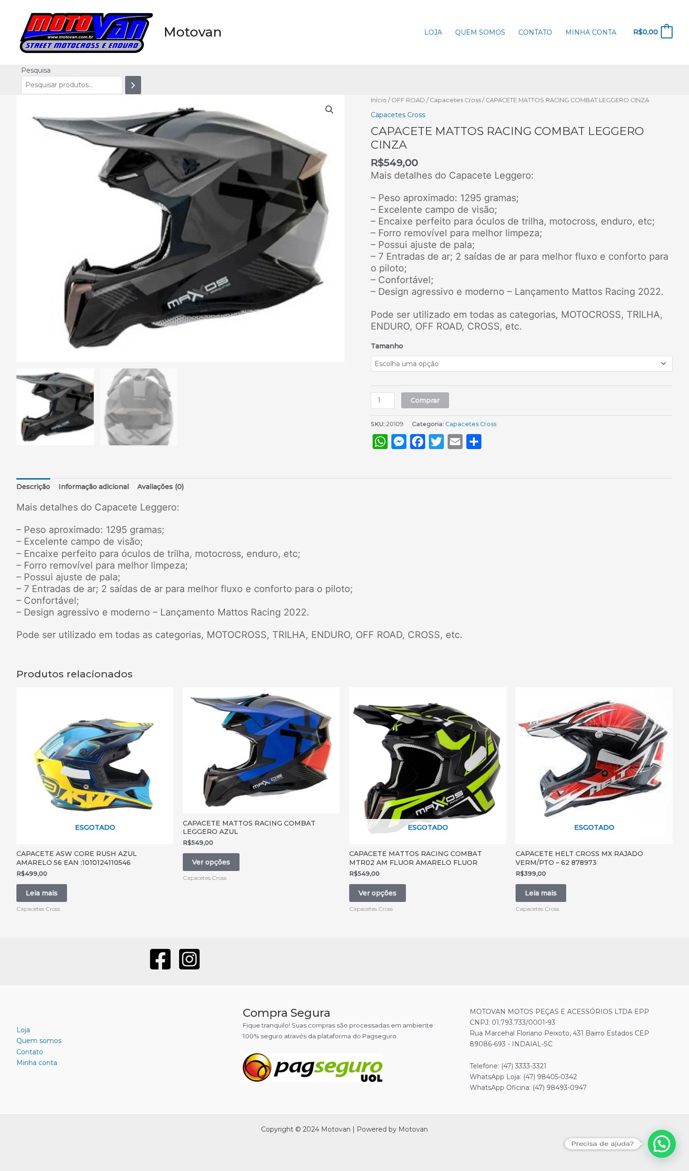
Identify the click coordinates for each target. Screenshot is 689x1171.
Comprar (425, 400)
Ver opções (211, 862)
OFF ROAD (408, 100)
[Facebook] (160, 959)
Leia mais (42, 893)
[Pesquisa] (133, 85)
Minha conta (590, 32)
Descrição (33, 486)
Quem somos (480, 32)
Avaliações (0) (160, 486)
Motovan (193, 32)
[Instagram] (189, 959)
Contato (535, 32)
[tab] (33, 486)
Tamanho (387, 346)
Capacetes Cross (455, 100)
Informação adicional (94, 486)
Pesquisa (36, 70)
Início (379, 100)
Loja (433, 32)
